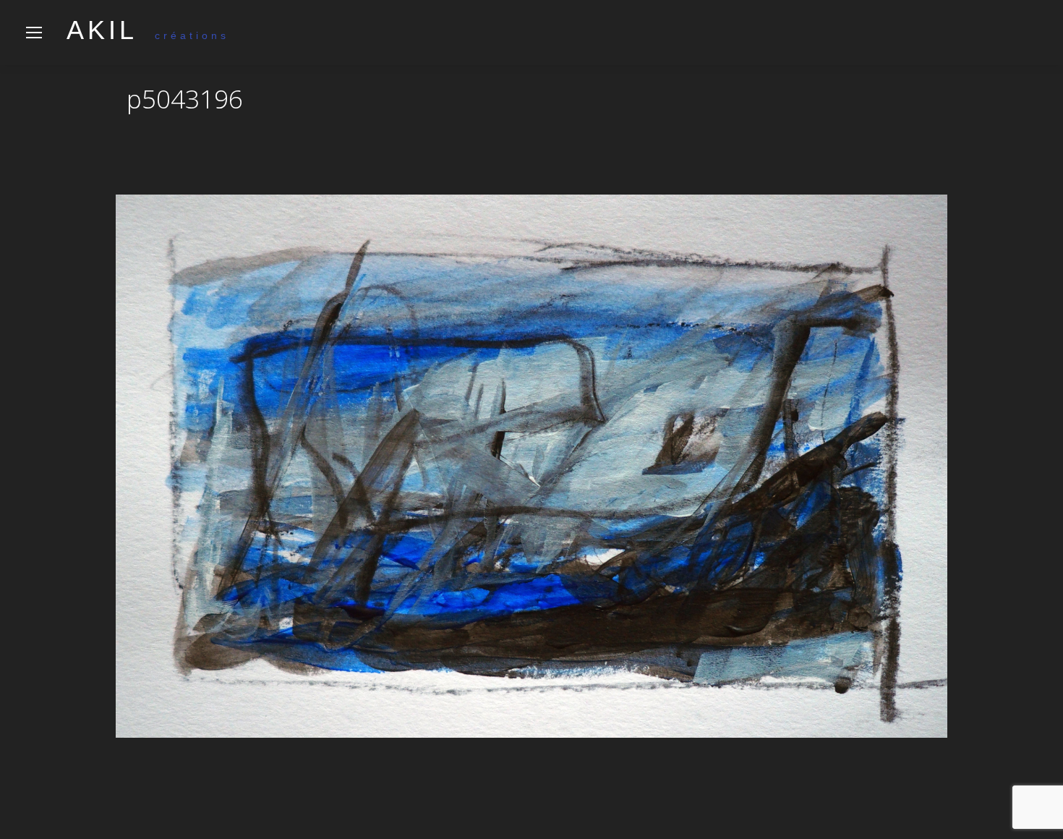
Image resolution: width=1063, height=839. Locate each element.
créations (148, 35)
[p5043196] (531, 466)
